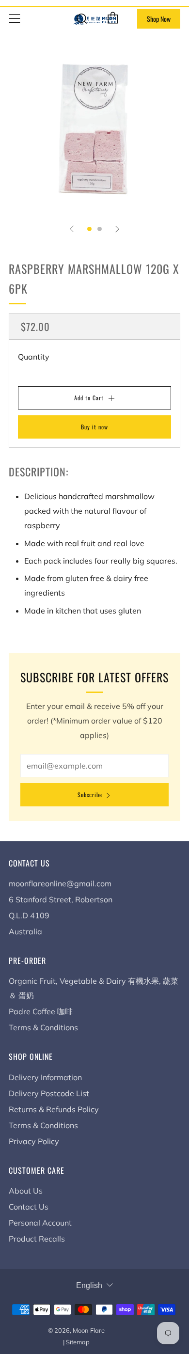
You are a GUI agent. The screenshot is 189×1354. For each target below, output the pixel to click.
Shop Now (159, 19)
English (89, 1285)
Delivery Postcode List (49, 1093)
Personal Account (40, 1223)
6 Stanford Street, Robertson (60, 899)
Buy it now (94, 427)
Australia (25, 931)
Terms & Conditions (43, 1027)
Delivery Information (45, 1077)
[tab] (89, 229)
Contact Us (28, 1207)
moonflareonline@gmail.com (60, 883)
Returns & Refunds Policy (54, 1109)
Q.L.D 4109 (29, 915)
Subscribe (90, 794)
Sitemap (78, 1342)
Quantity (33, 357)
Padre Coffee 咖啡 (41, 1011)
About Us (26, 1191)
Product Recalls (37, 1239)
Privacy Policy (34, 1141)
